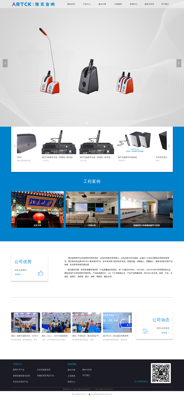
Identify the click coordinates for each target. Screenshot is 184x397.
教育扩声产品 (18, 370)
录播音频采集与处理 (21, 376)
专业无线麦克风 (43, 370)
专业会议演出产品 (20, 382)
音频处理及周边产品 (45, 376)
